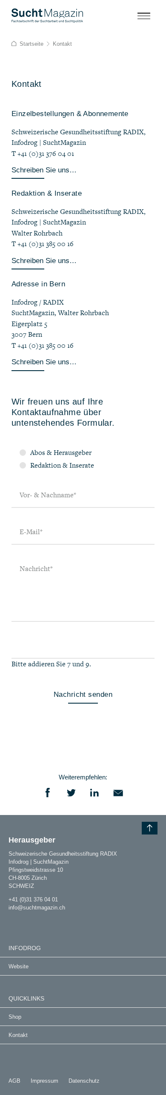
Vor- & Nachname (48, 495)
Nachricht (36, 568)
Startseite (31, 44)
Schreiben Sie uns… (44, 170)
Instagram (12, 920)
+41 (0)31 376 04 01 (33, 899)
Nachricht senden (83, 694)
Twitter (71, 792)
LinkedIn (94, 792)
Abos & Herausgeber (61, 452)
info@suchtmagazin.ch (37, 907)
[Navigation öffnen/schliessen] (144, 15)
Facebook (48, 792)
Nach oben (149, 828)
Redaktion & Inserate (62, 465)
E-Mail (31, 532)
